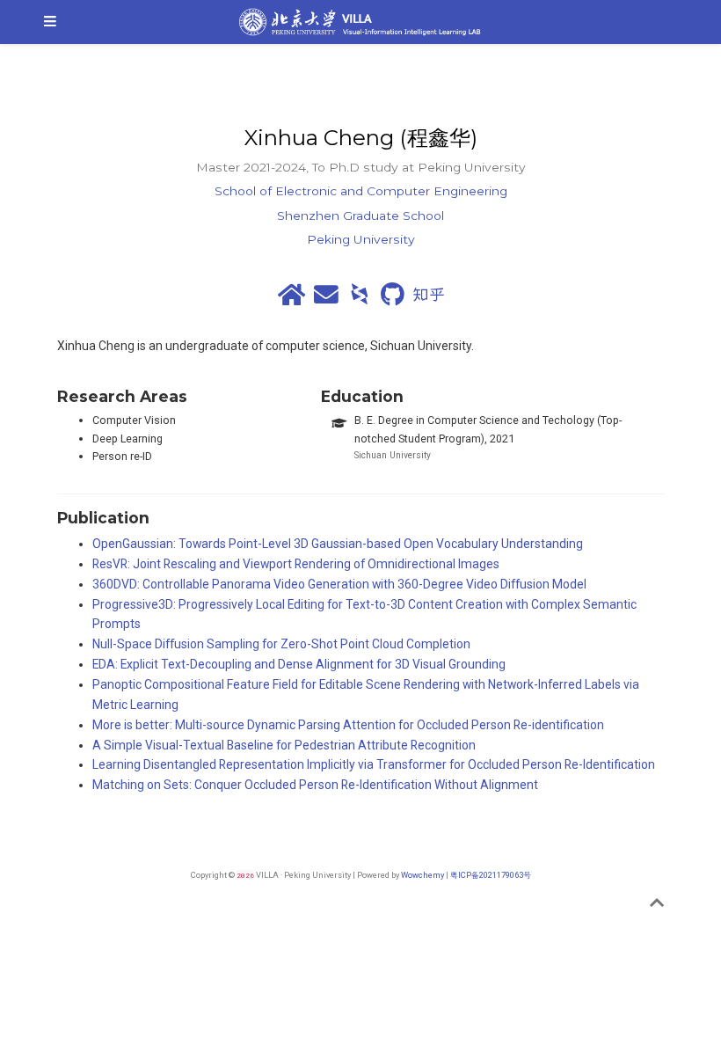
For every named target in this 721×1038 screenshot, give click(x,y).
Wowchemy (422, 875)
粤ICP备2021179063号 (490, 875)
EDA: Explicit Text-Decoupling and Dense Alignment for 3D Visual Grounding (299, 664)
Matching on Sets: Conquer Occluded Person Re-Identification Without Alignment (315, 785)
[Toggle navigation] (50, 22)
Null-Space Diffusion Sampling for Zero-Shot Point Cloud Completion (281, 644)
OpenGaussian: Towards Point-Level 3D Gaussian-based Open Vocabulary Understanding (337, 544)
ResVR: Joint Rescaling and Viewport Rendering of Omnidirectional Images (295, 564)
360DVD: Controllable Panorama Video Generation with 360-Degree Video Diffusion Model (339, 584)
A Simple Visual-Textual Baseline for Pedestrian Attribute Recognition (284, 745)
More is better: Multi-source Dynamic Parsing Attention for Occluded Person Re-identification (348, 725)
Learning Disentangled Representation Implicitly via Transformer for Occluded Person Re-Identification (373, 764)
